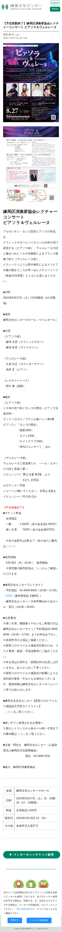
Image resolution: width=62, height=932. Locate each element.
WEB (9, 595)
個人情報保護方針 (26, 909)
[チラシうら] (31, 165)
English (55, 3)
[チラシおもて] (31, 82)
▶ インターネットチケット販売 (31, 854)
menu (55, 8)
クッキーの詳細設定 (39, 920)
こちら (10, 546)
